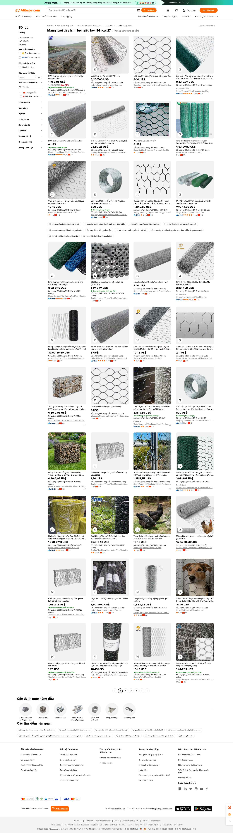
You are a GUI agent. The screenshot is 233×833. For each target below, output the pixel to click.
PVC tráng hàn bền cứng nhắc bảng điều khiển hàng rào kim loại (177, 230)
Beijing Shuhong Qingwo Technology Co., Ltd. (152, 212)
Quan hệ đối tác (184, 778)
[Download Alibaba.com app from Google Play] (203, 808)
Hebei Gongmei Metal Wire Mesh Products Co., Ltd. (152, 424)
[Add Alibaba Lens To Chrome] (60, 808)
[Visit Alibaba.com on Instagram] (196, 788)
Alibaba (50, 25)
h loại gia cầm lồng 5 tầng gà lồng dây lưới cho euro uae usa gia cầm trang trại (51, 736)
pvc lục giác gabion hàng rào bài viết (149, 730)
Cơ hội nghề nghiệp (29, 770)
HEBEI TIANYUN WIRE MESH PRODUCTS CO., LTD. (67, 421)
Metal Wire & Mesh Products (89, 25)
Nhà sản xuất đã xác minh (110, 758)
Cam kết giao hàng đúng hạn (72, 765)
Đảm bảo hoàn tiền (68, 760)
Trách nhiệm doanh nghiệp (32, 765)
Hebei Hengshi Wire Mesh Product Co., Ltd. (66, 152)
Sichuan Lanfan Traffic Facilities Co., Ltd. (65, 92)
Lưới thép (109, 25)
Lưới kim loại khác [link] (124, 25)
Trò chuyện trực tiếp (147, 760)
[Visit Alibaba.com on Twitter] (190, 788)
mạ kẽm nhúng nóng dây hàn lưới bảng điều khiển (106, 224)
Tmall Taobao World (103, 821)
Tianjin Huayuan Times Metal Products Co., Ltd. (110, 298)
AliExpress (78, 821)
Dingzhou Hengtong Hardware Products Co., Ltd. (152, 85)
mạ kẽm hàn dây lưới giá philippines (145, 224)
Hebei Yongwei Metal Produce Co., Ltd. (192, 91)
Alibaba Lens (31, 809)
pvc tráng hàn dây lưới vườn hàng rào (76, 730)
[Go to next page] (147, 690)
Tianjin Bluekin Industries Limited (190, 212)
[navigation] (30, 358)
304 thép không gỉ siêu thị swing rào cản (67, 230)
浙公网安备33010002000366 (160, 829)
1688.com (89, 821)
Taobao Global (127, 821)
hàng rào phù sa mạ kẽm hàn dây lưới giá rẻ (37, 730)
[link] (229, 807)
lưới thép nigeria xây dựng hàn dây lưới (181, 224)
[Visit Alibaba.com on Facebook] (179, 788)
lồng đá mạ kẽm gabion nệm (100, 230)
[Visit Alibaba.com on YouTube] (201, 788)
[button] (138, 10)
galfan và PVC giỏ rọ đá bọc (129, 736)
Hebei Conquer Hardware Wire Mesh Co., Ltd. (67, 296)
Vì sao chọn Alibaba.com (31, 755)
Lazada (116, 821)
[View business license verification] (141, 829)
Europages (155, 821)
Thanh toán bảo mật (68, 755)
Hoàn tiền (143, 770)
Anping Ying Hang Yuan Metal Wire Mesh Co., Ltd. (110, 152)
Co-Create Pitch (28, 760)
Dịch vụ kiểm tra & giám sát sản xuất (75, 775)
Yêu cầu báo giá (106, 763)
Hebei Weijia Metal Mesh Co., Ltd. (62, 212)
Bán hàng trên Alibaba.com (189, 755)
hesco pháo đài (187, 736)
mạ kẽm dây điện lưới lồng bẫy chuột (65, 224)
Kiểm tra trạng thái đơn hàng (190, 765)
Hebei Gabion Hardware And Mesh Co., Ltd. (151, 150)
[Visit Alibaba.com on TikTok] (206, 788)
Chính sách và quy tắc (69, 780)
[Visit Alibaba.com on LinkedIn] (185, 788)
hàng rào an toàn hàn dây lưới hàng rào (185, 730)
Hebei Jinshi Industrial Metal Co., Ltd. (106, 85)
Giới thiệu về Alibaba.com (32, 749)
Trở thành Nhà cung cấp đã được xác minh (193, 771)
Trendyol (145, 821)
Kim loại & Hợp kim (65, 25)
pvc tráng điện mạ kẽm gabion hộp (65, 236)
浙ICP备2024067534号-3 (185, 829)
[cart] (177, 11)
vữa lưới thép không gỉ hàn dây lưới (99, 236)
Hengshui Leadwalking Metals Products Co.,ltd (152, 291)
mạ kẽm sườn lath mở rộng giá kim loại (112, 730)
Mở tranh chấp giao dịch (149, 765)
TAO (137, 821)
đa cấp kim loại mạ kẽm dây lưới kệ (132, 230)
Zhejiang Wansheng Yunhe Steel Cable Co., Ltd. (110, 215)
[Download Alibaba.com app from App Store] (183, 808)
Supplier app (119, 809)
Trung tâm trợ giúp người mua (151, 755)
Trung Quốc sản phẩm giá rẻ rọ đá (161, 736)
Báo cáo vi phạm (146, 780)
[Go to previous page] (114, 690)
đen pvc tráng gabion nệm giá (100, 736)
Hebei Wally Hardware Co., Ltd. (188, 152)
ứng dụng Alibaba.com (162, 809)
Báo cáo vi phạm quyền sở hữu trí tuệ (154, 775)
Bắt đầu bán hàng (185, 760)
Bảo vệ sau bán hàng (68, 770)
